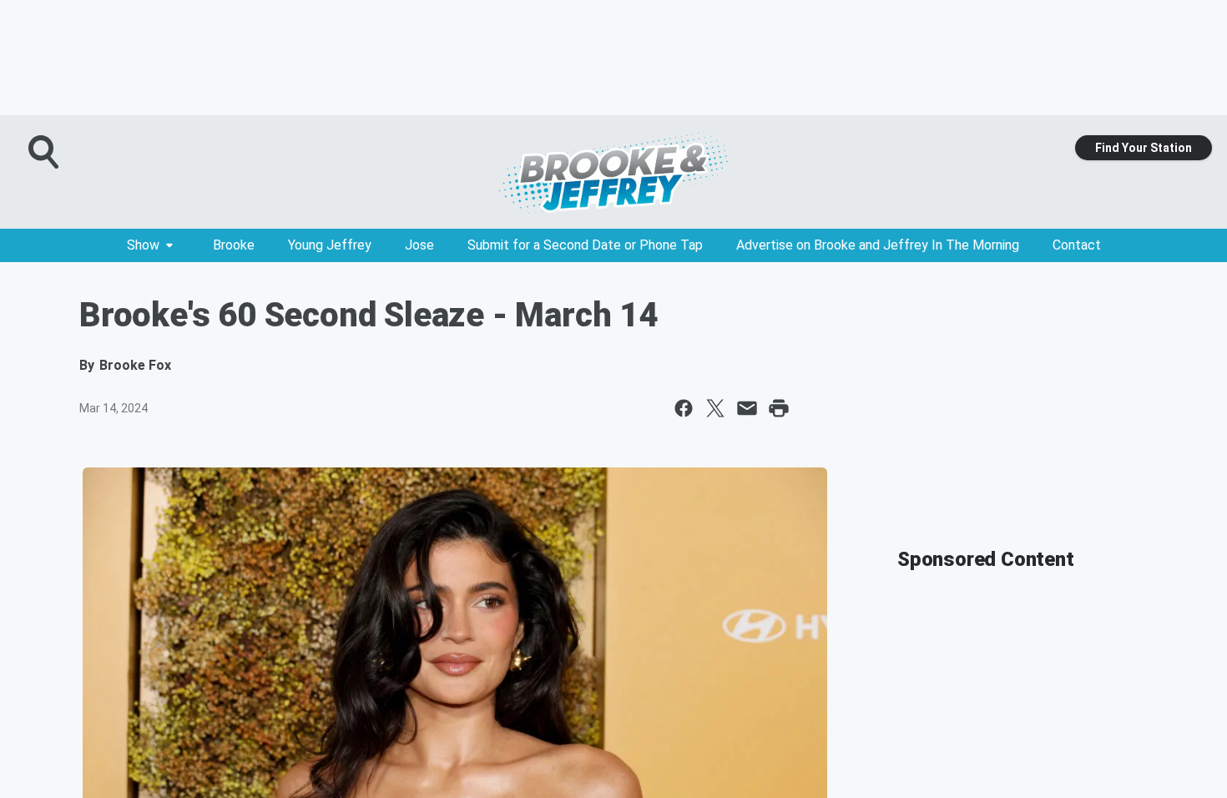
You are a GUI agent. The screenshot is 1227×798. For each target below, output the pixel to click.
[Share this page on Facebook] (683, 408)
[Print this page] (778, 408)
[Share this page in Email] (747, 408)
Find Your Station (1143, 147)
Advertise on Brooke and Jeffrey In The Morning (877, 245)
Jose (419, 245)
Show (143, 245)
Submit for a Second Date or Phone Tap (585, 245)
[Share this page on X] (715, 408)
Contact (1077, 245)
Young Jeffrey (329, 245)
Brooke (234, 245)
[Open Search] (45, 152)
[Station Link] (613, 172)
